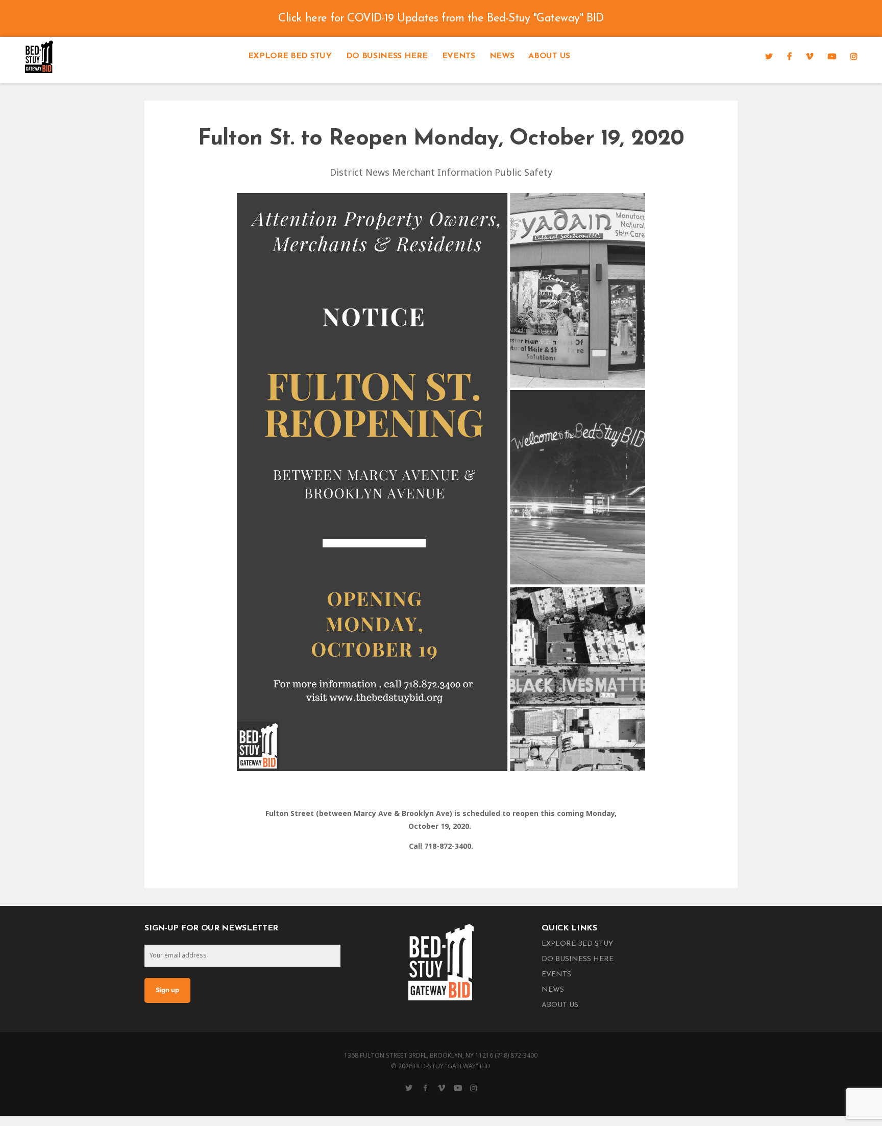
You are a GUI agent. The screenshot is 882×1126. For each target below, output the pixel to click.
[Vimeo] (809, 56)
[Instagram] (854, 56)
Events (458, 56)
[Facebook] (789, 56)
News (501, 56)
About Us (549, 56)
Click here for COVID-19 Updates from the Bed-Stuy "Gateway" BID (440, 19)
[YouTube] (832, 56)
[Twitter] (769, 56)
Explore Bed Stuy (290, 56)
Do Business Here (387, 56)
